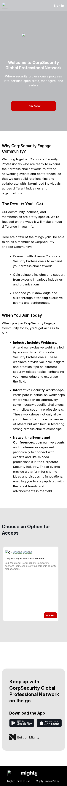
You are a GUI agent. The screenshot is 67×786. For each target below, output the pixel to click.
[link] (31, 584)
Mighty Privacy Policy (47, 781)
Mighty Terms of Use (18, 781)
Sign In (59, 5)
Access (50, 615)
